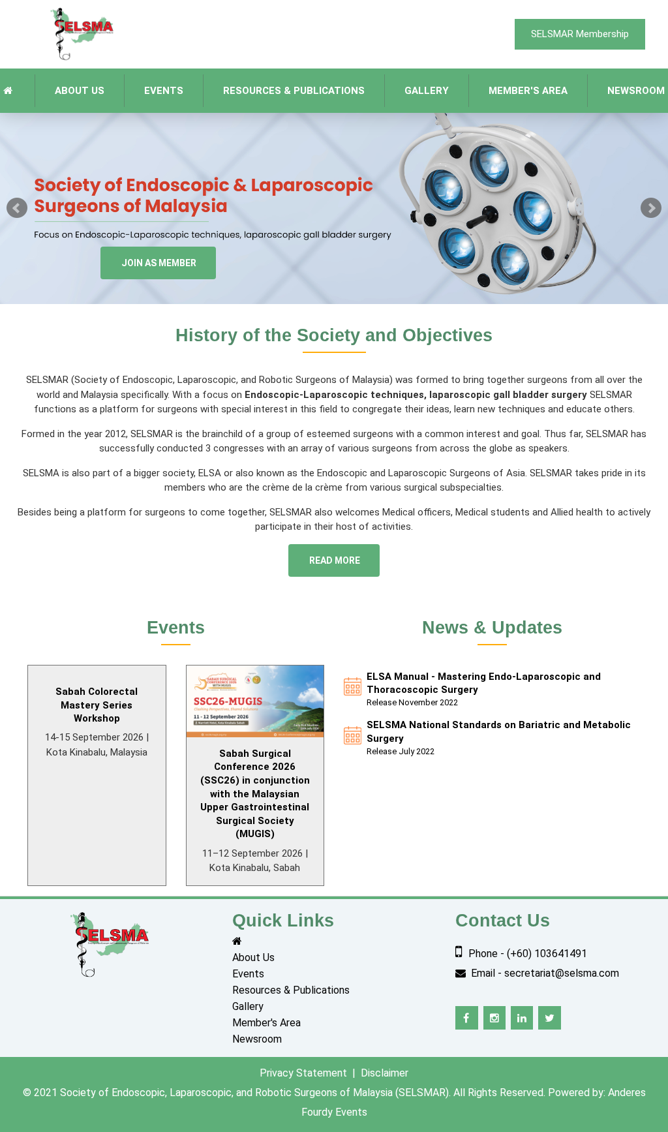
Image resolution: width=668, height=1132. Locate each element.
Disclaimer (384, 1073)
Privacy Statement (303, 1073)
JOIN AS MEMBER (158, 263)
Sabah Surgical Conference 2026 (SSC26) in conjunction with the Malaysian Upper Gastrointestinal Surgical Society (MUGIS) (255, 794)
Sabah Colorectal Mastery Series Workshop (96, 705)
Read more (334, 560)
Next (651, 208)
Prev (17, 208)
